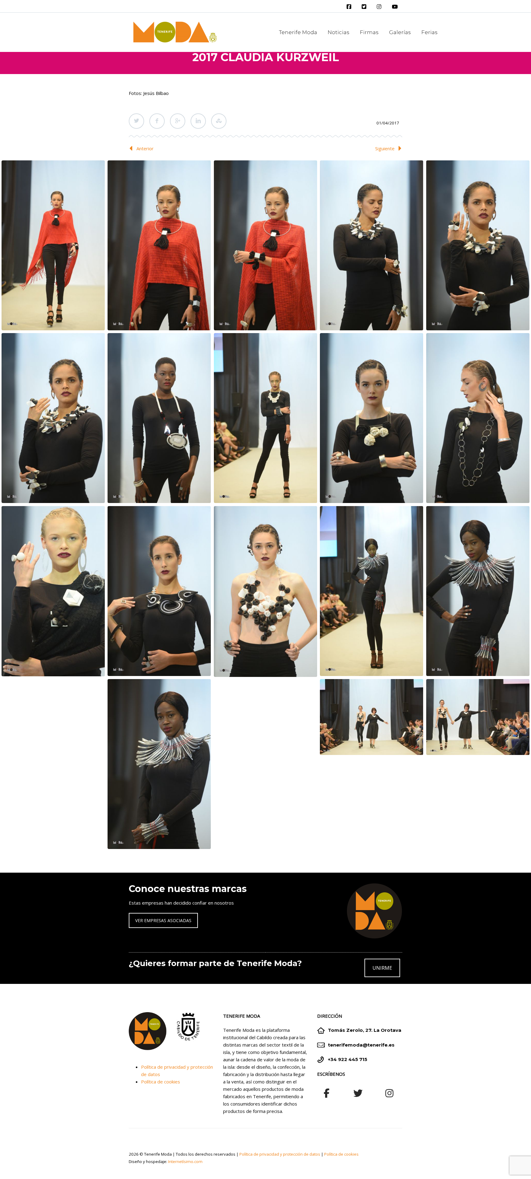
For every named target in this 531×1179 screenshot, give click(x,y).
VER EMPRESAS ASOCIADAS (163, 920)
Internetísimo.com (185, 1161)
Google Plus (177, 121)
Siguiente (385, 148)
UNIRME (382, 968)
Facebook (157, 121)
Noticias (338, 32)
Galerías (400, 32)
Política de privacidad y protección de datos (279, 1154)
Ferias (429, 32)
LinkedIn (198, 121)
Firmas (369, 32)
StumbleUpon (218, 121)
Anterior (145, 148)
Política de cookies (160, 1082)
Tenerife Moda (298, 32)
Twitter (136, 121)
